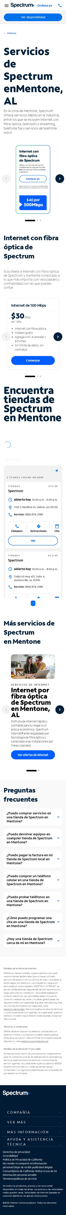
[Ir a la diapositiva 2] (37, 220)
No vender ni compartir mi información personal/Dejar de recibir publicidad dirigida (28, 1165)
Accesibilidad (10, 1155)
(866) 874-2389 (28, 514)
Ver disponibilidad (33, 17)
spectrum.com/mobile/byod (34, 1041)
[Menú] (6, 5)
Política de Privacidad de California (22, 1159)
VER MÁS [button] (16, 1122)
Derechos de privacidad (16, 1152)
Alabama (11, 33)
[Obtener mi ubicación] (56, 471)
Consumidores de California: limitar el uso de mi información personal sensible (30, 1173)
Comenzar (33, 360)
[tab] (33, 1112)
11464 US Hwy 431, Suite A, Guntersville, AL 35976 (29, 578)
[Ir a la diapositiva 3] (40, 220)
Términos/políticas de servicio (20, 1178)
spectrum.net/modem (14, 1009)
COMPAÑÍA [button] (18, 1112)
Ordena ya (44, 5)
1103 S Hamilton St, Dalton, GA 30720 (36, 507)
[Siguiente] (59, 178)
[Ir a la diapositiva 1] (30, 220)
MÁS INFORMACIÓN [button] (28, 1132)
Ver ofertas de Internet (33, 755)
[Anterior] (6, 178)
